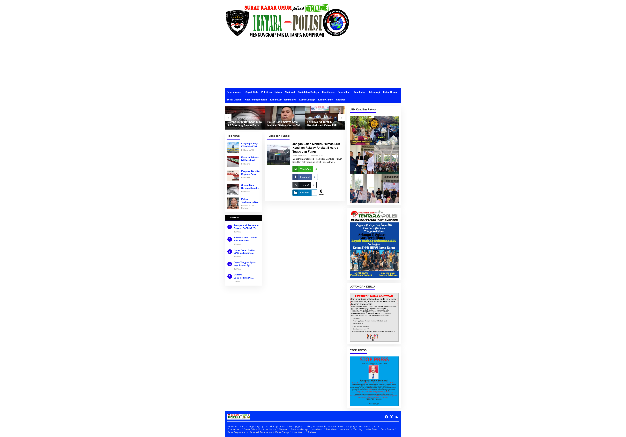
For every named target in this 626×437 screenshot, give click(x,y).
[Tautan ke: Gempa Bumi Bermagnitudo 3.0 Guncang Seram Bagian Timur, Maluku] (245, 117)
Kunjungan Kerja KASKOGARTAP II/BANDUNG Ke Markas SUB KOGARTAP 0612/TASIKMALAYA (250, 145)
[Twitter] (391, 417)
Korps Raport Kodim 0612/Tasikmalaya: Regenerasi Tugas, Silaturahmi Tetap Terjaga (247, 251)
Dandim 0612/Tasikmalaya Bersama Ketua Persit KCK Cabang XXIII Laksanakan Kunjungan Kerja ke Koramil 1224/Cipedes (246, 276)
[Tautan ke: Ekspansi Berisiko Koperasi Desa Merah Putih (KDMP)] (233, 175)
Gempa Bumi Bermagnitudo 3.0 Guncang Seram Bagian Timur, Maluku (244, 123)
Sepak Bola (249, 429)
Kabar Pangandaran (236, 432)
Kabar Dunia (371, 429)
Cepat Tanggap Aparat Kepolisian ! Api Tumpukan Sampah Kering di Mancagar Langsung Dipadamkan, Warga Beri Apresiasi (246, 264)
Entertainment (234, 429)
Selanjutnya (328, 162)
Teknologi (357, 429)
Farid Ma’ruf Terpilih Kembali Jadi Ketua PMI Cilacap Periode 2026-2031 (323, 123)
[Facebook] (386, 417)
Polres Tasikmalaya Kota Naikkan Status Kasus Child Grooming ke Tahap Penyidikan (284, 123)
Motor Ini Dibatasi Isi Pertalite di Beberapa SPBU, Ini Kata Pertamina (250, 159)
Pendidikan (331, 429)
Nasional (283, 429)
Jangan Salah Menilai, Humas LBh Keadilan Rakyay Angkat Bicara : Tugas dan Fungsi (316, 148)
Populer (234, 217)
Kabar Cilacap (282, 432)
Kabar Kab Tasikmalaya (260, 432)
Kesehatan (345, 429)
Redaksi (312, 432)
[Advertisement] (313, 64)
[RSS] (396, 417)
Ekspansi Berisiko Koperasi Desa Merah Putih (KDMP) (250, 173)
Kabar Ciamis (298, 432)
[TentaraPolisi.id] (287, 20)
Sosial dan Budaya (299, 429)
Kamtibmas (317, 429)
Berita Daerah (387, 429)
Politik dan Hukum (299, 155)
